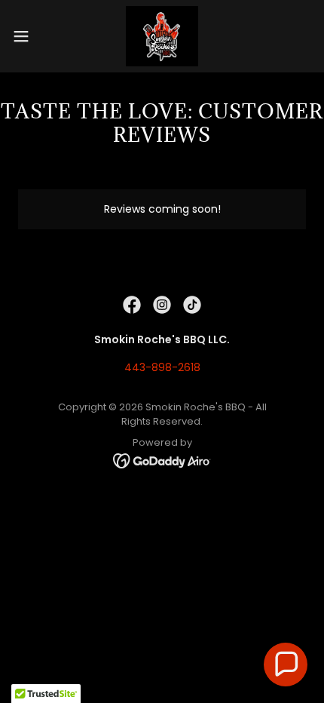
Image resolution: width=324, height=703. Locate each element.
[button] (29, 36)
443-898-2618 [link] (162, 367)
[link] (161, 36)
